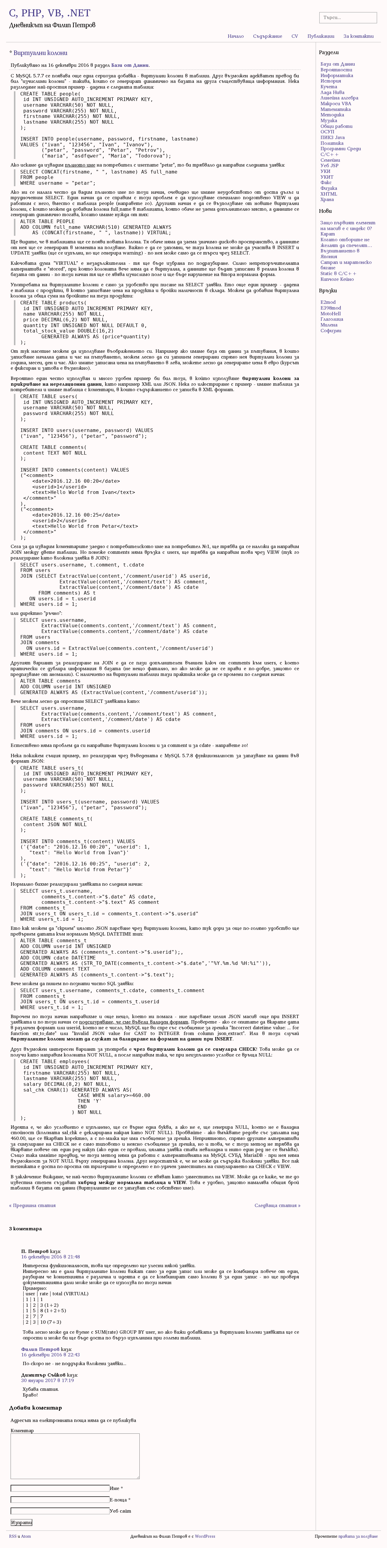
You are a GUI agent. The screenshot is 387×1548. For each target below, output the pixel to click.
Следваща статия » (278, 1205)
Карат (327, 234)
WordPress (205, 1536)
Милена (328, 325)
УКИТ (326, 177)
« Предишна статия (32, 1205)
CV (294, 36)
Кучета (328, 86)
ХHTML (328, 194)
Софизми (330, 330)
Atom (26, 1536)
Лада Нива (332, 92)
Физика (328, 188)
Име (114, 1488)
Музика (328, 120)
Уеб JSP (329, 165)
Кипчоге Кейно (337, 279)
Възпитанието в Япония (339, 253)
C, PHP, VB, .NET (49, 12)
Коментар (22, 1430)
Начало (236, 36)
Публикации (320, 36)
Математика (335, 109)
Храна (327, 199)
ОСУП (327, 131)
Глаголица (331, 319)
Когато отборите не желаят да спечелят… (346, 242)
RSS (13, 1536)
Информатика (336, 75)
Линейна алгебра (339, 98)
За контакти (359, 36)
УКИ (325, 171)
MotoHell (330, 313)
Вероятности (336, 70)
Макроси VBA (335, 103)
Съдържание (267, 36)
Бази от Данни (130, 65)
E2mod (328, 302)
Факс (326, 182)
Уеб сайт (120, 1511)
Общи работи (336, 126)
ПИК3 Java (332, 137)
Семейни (330, 160)
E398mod (330, 308)
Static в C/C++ (338, 273)
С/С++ (329, 154)
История (330, 81)
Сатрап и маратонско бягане (346, 265)
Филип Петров (40, 1349)
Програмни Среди (340, 148)
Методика (332, 115)
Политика (331, 143)
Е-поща (118, 1500)
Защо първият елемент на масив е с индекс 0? (348, 225)
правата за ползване (358, 1536)
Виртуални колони (40, 53)
